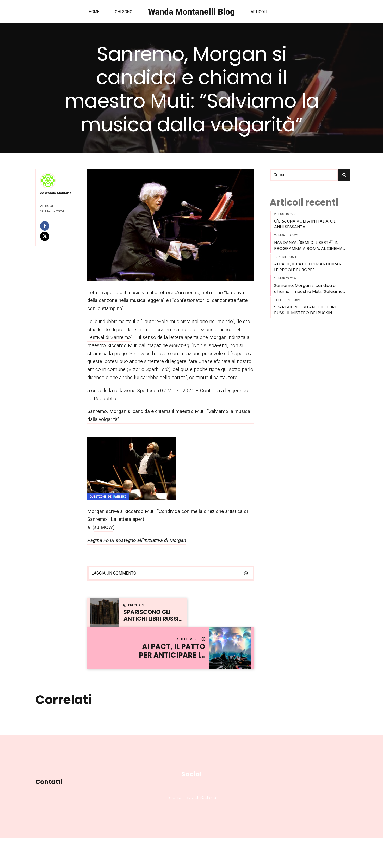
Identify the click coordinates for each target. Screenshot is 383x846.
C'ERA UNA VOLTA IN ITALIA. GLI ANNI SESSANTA (305, 224)
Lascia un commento (113, 573)
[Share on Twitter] (56, 236)
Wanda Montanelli (59, 193)
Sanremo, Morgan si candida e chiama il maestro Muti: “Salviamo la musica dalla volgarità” (308, 288)
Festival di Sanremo (109, 337)
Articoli (259, 11)
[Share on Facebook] (56, 225)
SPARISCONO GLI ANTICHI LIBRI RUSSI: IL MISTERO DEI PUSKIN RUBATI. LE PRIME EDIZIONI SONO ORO (306, 310)
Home (94, 11)
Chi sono (123, 11)
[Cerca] (344, 175)
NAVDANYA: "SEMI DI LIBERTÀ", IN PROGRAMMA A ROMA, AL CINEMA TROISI (308, 245)
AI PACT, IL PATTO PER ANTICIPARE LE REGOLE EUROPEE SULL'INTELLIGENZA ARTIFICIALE (309, 267)
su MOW (103, 527)
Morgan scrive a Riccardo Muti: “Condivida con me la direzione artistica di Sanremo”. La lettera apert (167, 515)
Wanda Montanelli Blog (191, 12)
